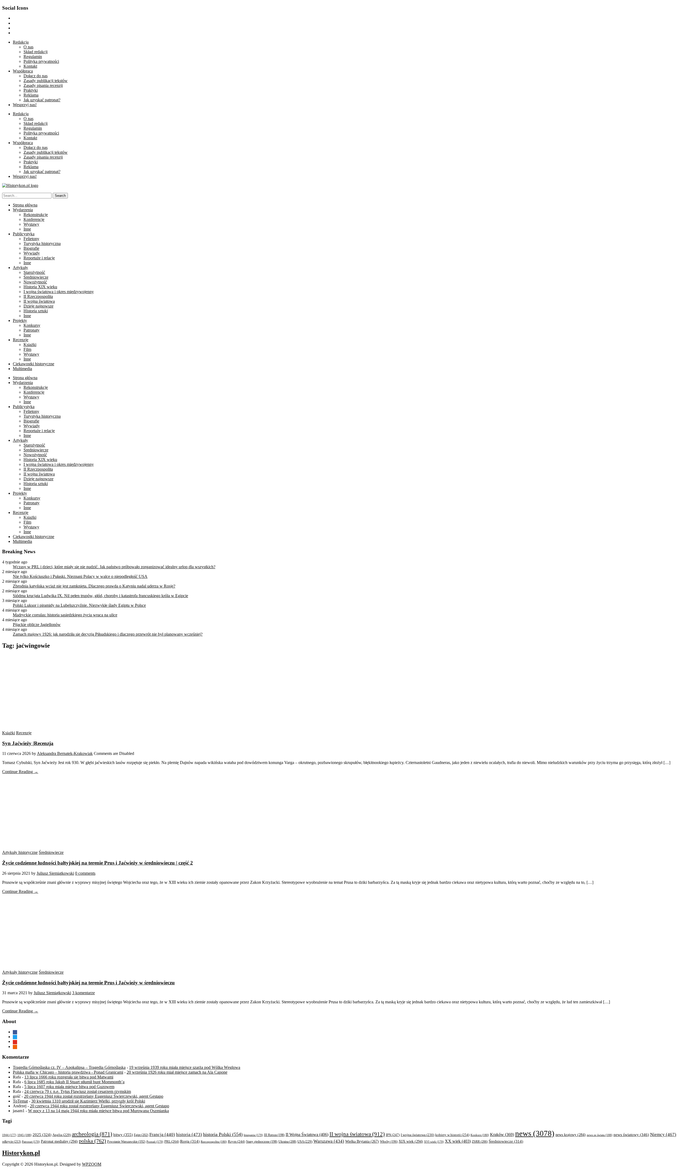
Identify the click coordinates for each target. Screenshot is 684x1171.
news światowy (631, 1134)
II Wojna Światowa (307, 1134)
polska (92, 1141)
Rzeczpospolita (214, 1141)
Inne (27, 229)
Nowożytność (35, 282)
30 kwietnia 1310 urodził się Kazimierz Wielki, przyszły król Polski (88, 1101)
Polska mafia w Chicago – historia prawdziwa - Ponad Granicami (68, 1072)
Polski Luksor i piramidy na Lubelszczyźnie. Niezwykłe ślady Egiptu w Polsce (79, 605)
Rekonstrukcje (36, 214)
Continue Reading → (20, 771)
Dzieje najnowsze (38, 306)
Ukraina (287, 1141)
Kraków (502, 1134)
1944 (9, 1135)
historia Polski (223, 1134)
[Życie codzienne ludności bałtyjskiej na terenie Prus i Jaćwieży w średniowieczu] (53, 967)
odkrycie (11, 1141)
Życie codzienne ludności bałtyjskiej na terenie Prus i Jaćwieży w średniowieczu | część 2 (97, 863)
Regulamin (33, 56)
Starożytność (34, 272)
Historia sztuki (36, 311)
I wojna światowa (417, 1135)
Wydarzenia (23, 210)
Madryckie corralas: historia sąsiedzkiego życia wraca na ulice (65, 615)
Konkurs (480, 1135)
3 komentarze (83, 992)
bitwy (123, 1134)
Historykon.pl (21, 1152)
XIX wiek (411, 1141)
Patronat (31, 1141)
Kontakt (30, 66)
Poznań (154, 1141)
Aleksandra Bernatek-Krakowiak (65, 753)
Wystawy (31, 224)
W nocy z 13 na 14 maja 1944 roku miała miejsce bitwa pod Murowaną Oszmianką (98, 1110)
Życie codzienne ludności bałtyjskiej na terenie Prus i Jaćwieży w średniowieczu (88, 982)
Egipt (141, 1135)
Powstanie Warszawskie (126, 1141)
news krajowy (570, 1135)
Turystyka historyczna (42, 243)
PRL (171, 1141)
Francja (162, 1134)
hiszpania (253, 1135)
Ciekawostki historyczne (33, 364)
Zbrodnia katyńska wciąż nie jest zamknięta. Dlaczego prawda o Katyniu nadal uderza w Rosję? (94, 586)
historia (189, 1134)
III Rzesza (274, 1135)
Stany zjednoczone (261, 1141)
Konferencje (34, 219)
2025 (42, 1134)
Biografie (31, 248)
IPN (393, 1135)
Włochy (389, 1141)
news (534, 1133)
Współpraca (23, 71)
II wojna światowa (39, 301)
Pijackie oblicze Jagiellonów (37, 624)
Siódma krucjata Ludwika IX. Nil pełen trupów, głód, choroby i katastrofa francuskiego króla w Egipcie (100, 595)
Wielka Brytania (362, 1141)
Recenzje (20, 339)
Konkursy (32, 325)
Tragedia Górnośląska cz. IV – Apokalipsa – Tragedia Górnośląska (69, 1067)
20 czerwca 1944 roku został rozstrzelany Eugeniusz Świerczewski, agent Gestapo (93, 1096)
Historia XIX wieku (40, 287)
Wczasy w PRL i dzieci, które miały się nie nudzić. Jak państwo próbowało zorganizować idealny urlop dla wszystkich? (114, 567)
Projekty (20, 320)
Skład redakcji (36, 51)
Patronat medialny (59, 1141)
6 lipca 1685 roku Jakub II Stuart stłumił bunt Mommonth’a (74, 1082)
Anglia (61, 1135)
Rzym (236, 1141)
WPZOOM (91, 1164)
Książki (30, 344)
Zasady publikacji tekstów (46, 80)
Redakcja (21, 42)
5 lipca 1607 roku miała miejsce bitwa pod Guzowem (69, 1086)
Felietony (31, 238)
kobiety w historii (452, 1135)
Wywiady (32, 253)
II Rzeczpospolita (38, 296)
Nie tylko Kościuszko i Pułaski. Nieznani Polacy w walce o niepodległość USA (80, 576)
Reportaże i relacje (39, 258)
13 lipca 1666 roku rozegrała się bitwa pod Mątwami (68, 1077)
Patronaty (32, 330)
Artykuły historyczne (20, 852)
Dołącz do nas (36, 76)
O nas (28, 47)
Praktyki (31, 90)
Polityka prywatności (41, 61)
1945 (24, 1135)
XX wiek (458, 1141)
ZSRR (480, 1141)
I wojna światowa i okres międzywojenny (59, 291)
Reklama (31, 95)
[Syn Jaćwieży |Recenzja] (53, 728)
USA (304, 1141)
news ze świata (599, 1135)
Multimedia (22, 368)
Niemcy (663, 1134)
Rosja (190, 1141)
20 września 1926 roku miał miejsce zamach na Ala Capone (177, 1072)
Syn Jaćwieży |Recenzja (27, 743)
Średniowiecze (36, 277)
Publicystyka (23, 234)
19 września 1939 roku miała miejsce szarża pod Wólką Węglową (184, 1067)
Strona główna (25, 205)
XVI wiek (434, 1141)
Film (27, 349)
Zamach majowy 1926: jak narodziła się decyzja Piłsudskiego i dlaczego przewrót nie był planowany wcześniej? (108, 634)
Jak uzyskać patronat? (42, 100)
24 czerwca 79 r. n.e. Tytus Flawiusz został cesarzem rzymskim (77, 1091)
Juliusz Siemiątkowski (55, 873)
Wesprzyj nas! (25, 104)
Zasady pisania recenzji (43, 85)
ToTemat (20, 1101)
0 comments (85, 873)
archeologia (92, 1134)
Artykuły (20, 267)
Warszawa (328, 1141)
